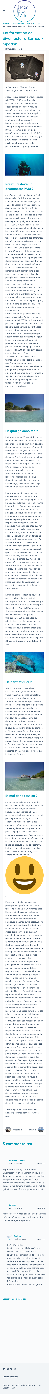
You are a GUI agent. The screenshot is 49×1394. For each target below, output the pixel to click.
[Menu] (4, 11)
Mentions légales (10, 1377)
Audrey (17, 1236)
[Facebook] (4, 1369)
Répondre (41, 1164)
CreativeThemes (10, 1388)
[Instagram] (11, 1369)
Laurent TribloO (17, 1160)
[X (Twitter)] (8, 1369)
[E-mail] (15, 1369)
